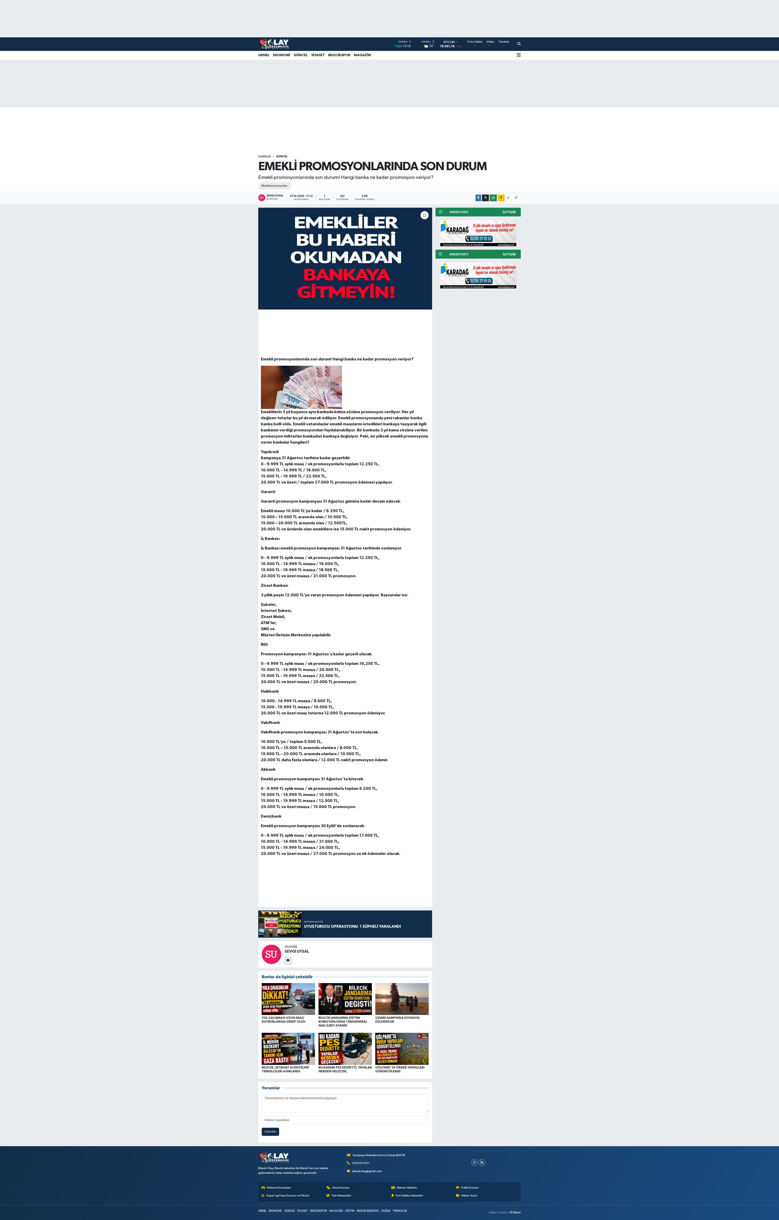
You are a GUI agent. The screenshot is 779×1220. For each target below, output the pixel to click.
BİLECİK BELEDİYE (368, 1210)
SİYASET (318, 55)
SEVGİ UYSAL (297, 951)
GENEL (264, 55)
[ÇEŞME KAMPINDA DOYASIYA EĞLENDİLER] (402, 999)
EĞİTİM (350, 1210)
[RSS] (482, 1162)
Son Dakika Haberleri (409, 1195)
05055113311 (360, 1163)
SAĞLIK (385, 1210)
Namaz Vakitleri (407, 1187)
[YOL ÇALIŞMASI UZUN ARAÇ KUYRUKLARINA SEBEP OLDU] (288, 999)
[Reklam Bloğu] (478, 233)
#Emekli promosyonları (274, 185)
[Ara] (519, 44)
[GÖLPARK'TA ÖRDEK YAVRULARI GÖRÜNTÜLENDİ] (402, 1048)
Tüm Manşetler (341, 1195)
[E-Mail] (288, 960)
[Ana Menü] (519, 55)
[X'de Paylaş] (485, 198)
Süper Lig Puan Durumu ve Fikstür (288, 1195)
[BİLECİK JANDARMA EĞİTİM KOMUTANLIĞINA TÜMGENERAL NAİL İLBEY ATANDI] (345, 999)
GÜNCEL (301, 55)
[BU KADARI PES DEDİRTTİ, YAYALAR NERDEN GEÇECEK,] (345, 1048)
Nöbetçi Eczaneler (279, 1187)
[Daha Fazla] (501, 198)
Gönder (271, 1131)
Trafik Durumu (470, 1187)
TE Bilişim (515, 1212)
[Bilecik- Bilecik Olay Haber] (273, 44)
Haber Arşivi (469, 1195)
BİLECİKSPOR (339, 55)
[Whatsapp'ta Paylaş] (493, 198)
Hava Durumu (341, 1187)
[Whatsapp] (474, 1162)
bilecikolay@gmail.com (367, 1171)
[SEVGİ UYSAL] (271, 954)
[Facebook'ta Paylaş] (478, 198)
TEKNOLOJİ (400, 1210)
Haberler (264, 156)
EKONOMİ (281, 55)
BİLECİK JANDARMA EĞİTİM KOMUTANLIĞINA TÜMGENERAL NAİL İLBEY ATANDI (342, 1021)
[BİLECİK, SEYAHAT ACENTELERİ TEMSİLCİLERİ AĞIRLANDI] (288, 1048)
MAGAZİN (362, 55)
